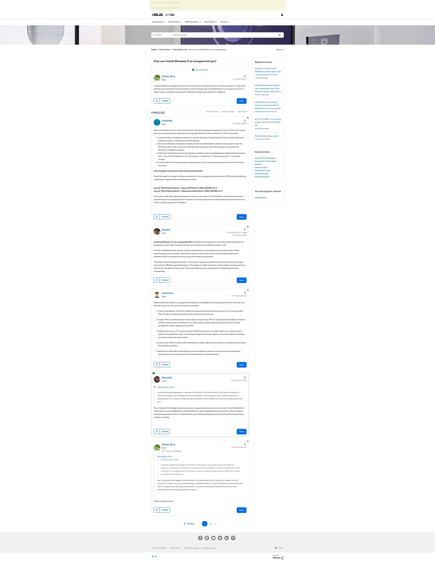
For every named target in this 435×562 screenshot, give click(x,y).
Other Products (164, 50)
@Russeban (162, 456)
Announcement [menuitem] (157, 22)
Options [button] (279, 50)
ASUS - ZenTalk (163, 14)
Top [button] (155, 556)
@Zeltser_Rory (163, 387)
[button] (157, 100)
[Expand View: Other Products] (217, 22)
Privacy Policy (175, 548)
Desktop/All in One (180, 50)
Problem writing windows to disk (266, 136)
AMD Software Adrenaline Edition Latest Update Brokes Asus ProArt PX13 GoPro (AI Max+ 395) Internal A (268, 88)
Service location (261, 167)
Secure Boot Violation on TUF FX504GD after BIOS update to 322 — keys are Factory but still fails (268, 72)
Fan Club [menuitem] (224, 22)
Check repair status (262, 170)
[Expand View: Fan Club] (229, 22)
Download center (262, 174)
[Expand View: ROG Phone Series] (200, 22)
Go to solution (201, 70)
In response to (172, 451)
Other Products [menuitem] (209, 22)
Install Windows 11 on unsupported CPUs (194, 408)
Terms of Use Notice (159, 548)
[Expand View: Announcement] (165, 22)
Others (258, 78)
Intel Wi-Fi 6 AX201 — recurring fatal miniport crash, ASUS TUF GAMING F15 (268, 122)
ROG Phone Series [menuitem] (192, 22)
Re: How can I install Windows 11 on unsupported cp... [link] (208, 50)
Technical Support (262, 177)
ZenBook (259, 139)
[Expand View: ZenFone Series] (181, 22)
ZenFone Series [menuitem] (174, 22)
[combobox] (227, 35)
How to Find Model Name (265, 158)
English (154, 50)
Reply (241, 101)
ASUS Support (260, 197)
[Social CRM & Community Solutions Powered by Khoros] (278, 557)
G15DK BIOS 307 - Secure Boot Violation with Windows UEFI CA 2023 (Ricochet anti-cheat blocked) (268, 105)
